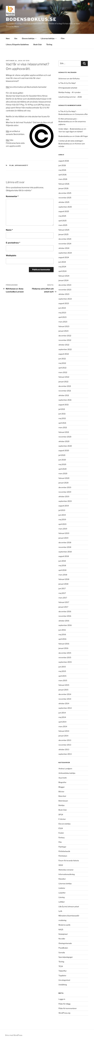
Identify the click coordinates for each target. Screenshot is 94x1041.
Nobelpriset (63, 934)
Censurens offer (81, 114)
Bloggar (62, 787)
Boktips (62, 805)
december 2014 (65, 694)
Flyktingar (62, 847)
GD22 (61, 865)
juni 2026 (62, 165)
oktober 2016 (64, 621)
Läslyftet (62, 893)
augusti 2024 (64, 257)
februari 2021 (64, 432)
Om (15, 38)
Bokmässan (63, 801)
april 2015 (62, 676)
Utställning (63, 985)
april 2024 (62, 271)
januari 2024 (63, 280)
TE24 (61, 966)
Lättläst (62, 902)
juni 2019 (62, 515)
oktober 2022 (64, 345)
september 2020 (65, 446)
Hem (8, 38)
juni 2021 (62, 414)
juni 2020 (62, 460)
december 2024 (65, 239)
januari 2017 (63, 607)
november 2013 (65, 745)
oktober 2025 (64, 202)
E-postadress (13, 243)
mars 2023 (63, 322)
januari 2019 (63, 538)
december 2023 (65, 285)
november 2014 (65, 699)
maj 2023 (62, 313)
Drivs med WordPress (13, 1035)
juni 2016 (62, 630)
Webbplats (11, 255)
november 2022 (65, 340)
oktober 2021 (64, 395)
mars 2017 (63, 598)
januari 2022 (63, 382)
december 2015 (65, 653)
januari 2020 (64, 483)
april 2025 (62, 221)
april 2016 (62, 639)
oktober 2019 (64, 496)
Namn (9, 230)
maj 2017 (62, 593)
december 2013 (65, 740)
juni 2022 (62, 359)
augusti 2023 (64, 303)
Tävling (49, 44)
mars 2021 (63, 427)
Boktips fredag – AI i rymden (70, 92)
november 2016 (65, 616)
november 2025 (65, 198)
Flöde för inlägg (64, 1004)
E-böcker (62, 819)
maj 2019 (62, 519)
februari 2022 (64, 377)
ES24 (61, 828)
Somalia (62, 952)
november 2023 (65, 290)
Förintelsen (63, 856)
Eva (28, 60)
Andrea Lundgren (65, 768)
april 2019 (62, 524)
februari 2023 (64, 326)
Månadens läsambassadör (69, 916)
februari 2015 (64, 685)
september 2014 (65, 708)
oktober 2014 (64, 703)
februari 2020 (64, 478)
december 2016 (65, 611)
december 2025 (65, 193)
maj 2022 (62, 363)
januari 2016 (63, 648)
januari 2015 (63, 690)
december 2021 (65, 386)
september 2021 (65, 400)
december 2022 (65, 336)
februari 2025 (64, 230)
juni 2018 (62, 561)
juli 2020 (62, 455)
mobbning (62, 920)
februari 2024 (64, 276)
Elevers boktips (28, 38)
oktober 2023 (64, 294)
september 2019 (65, 501)
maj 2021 (62, 418)
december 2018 (65, 542)
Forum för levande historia (69, 860)
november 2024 (65, 244)
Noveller (62, 939)
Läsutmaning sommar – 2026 (70, 97)
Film (63, 38)
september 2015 (65, 662)
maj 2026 (62, 170)
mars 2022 (63, 372)
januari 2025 (63, 234)
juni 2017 (62, 588)
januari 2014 (63, 736)
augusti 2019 (64, 506)
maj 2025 (62, 216)
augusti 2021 (64, 405)
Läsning (62, 897)
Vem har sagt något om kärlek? (71, 131)
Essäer (61, 833)
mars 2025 (63, 225)
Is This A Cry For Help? (67, 83)
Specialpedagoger (66, 957)
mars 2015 (63, 680)
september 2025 (65, 207)
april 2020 (63, 469)
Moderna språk (64, 925)
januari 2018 (63, 584)
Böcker (61, 791)
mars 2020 (63, 473)
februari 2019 (64, 533)
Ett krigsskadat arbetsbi (68, 88)
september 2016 (65, 625)
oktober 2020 (64, 441)
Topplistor (62, 975)
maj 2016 (62, 634)
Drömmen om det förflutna (69, 78)
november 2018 (65, 547)
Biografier (62, 782)
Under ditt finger (81, 136)
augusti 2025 (64, 211)
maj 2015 (62, 671)
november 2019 (65, 492)
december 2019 (65, 487)
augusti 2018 (64, 556)
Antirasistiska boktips (67, 773)
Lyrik (60, 911)
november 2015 (65, 657)
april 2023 (62, 317)
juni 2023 (62, 308)
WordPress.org (64, 1013)
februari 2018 (64, 579)
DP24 (61, 814)
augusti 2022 (64, 354)
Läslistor (62, 888)
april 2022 (62, 368)
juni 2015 (62, 667)
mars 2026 (63, 179)
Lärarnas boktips (47, 38)
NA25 (61, 929)
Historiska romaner (66, 870)
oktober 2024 (64, 248)
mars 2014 (63, 726)
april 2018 (62, 570)
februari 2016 (64, 644)
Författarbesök (64, 851)
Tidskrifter (63, 971)
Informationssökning (67, 874)
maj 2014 (62, 717)
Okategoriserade (65, 943)
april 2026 (62, 175)
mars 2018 (63, 575)
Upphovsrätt (21, 165)
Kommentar (12, 196)
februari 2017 (64, 602)
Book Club (37, 44)
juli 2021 (62, 409)
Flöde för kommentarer (68, 1008)
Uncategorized (64, 980)
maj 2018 (62, 565)
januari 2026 (63, 188)
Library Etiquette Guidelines (17, 44)
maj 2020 (62, 464)
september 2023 (65, 299)
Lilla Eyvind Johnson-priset (69, 906)
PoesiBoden (63, 948)
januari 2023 (63, 331)
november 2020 (65, 437)
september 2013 (65, 754)
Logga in (62, 999)
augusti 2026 (64, 161)
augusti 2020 (64, 450)
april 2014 (62, 722)
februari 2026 (64, 184)
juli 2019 (62, 510)
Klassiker (62, 879)
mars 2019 (63, 529)
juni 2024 (62, 262)
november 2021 (65, 391)
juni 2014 (62, 713)
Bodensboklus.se (31, 19)
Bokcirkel (62, 796)
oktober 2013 (64, 749)
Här (8, 87)
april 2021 (62, 423)
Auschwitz (63, 778)
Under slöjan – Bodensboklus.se (71, 129)
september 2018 (65, 552)
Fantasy (62, 837)
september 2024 (65, 253)
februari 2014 (64, 731)
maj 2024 (62, 267)
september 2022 (65, 349)
